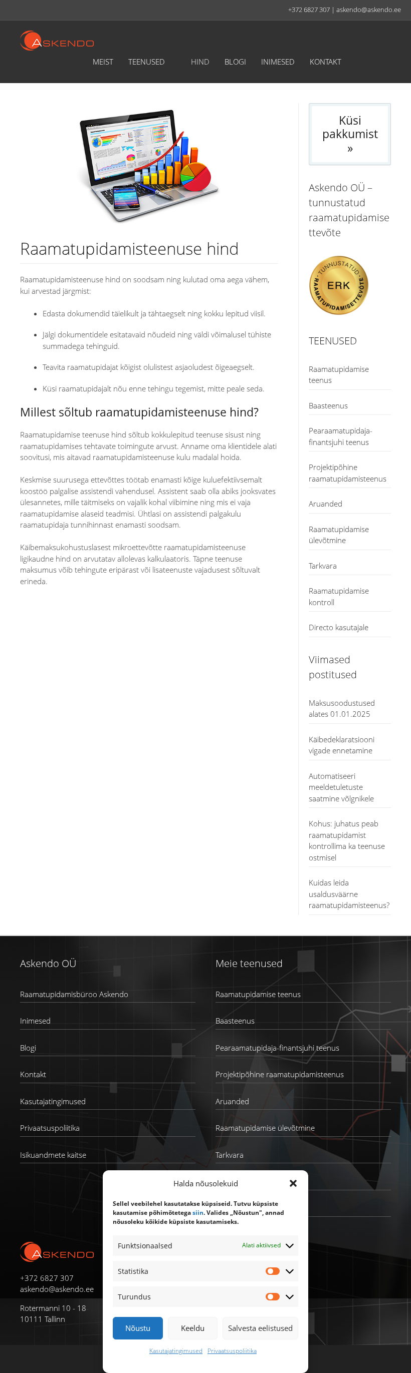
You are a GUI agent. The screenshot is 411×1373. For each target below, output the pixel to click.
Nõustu (137, 1328)
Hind (200, 62)
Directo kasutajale (338, 627)
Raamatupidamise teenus (258, 994)
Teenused (146, 62)
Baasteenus (328, 405)
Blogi (235, 62)
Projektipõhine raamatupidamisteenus (280, 1074)
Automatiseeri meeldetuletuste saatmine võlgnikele (341, 787)
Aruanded (325, 504)
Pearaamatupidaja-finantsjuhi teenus (277, 1048)
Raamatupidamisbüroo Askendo (74, 994)
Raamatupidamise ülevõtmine (265, 1128)
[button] (293, 1183)
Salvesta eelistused (260, 1328)
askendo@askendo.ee (368, 9)
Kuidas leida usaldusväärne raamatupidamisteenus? (349, 893)
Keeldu (192, 1328)
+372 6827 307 (309, 9)
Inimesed (278, 62)
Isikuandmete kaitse (53, 1155)
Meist (103, 62)
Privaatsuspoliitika (232, 1350)
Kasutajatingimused (175, 1350)
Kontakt (325, 62)
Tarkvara (323, 566)
